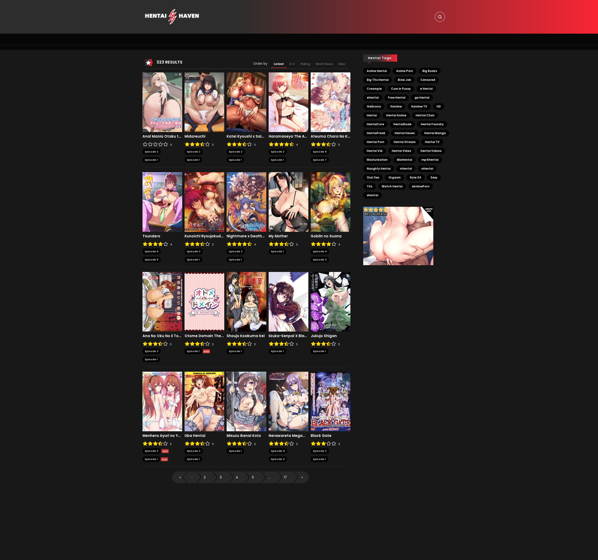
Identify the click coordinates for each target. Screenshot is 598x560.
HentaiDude (402, 124)
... (269, 477)
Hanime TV (419, 106)
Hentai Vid (374, 151)
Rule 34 (415, 177)
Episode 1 (151, 160)
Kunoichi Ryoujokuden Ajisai (204, 236)
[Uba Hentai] (204, 401)
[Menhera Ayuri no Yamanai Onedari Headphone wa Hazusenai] (162, 401)
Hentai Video (401, 151)
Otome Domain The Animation (204, 336)
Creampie (374, 89)
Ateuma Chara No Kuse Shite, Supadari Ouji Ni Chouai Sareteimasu (330, 136)
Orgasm (394, 177)
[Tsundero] (162, 202)
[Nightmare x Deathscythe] (246, 202)
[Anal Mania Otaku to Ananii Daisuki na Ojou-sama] (162, 102)
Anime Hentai (377, 71)
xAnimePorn (420, 186)
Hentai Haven (405, 133)
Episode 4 (320, 251)
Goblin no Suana (326, 236)
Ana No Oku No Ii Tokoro (162, 336)
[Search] (440, 17)
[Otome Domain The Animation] (204, 301)
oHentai (427, 169)
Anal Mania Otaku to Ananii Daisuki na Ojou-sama (162, 136)
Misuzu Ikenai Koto (244, 436)
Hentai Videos (430, 151)
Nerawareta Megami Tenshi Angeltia (288, 436)
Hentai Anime (396, 115)
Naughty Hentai (379, 169)
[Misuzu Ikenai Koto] (246, 401)
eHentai (373, 98)
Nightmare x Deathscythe (246, 236)
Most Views (324, 64)
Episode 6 (151, 251)
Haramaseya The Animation (288, 136)
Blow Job (404, 80)
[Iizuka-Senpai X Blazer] (288, 301)
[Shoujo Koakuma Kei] (246, 301)
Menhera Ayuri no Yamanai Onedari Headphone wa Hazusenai (162, 436)
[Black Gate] (330, 401)
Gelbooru (374, 106)
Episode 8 (320, 151)
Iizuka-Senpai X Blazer (288, 336)
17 (285, 477)
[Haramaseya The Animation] (288, 102)
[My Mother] (288, 202)
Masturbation (377, 160)
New (341, 64)
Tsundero (151, 236)
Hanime (396, 106)
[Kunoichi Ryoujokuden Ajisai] (204, 202)
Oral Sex (373, 177)
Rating (305, 64)
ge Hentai (422, 98)
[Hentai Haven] (172, 16)
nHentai (406, 169)
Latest (279, 64)
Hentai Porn (375, 142)
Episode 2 (151, 151)
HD (439, 106)
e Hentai (426, 89)
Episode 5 (151, 259)
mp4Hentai (429, 160)
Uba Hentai (195, 436)
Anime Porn (404, 71)
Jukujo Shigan (324, 336)
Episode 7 (320, 160)
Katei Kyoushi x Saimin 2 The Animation (246, 136)
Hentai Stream (405, 142)
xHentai (372, 195)
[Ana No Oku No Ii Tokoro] (162, 301)
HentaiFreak (376, 133)
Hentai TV (432, 142)
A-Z (292, 64)
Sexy (434, 177)
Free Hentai (396, 98)
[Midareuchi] (204, 102)
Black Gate (321, 436)
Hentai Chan (425, 115)
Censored (427, 80)
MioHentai (404, 160)
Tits (369, 186)
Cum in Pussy (401, 89)
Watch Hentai (392, 186)
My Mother (278, 236)
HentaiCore (375, 124)
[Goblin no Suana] (330, 202)
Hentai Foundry (432, 124)
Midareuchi (195, 136)
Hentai (372, 115)
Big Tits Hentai (377, 80)
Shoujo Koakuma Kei (246, 336)
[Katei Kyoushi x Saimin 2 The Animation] (246, 102)
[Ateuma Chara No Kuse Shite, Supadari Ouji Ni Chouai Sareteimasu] (330, 102)
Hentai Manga (435, 133)
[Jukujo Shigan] (330, 301)
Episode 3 (320, 259)
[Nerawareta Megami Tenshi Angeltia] (288, 401)
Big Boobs (429, 71)
